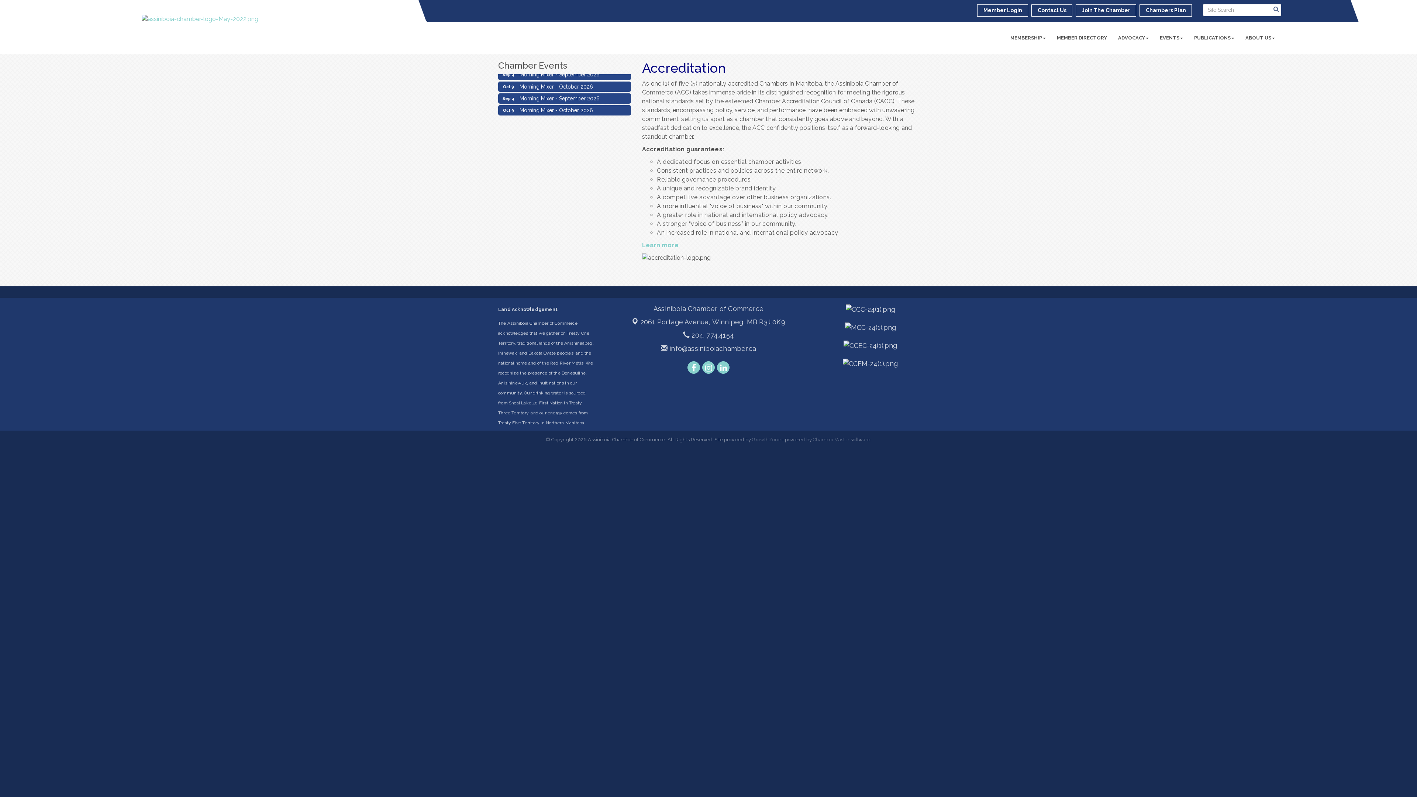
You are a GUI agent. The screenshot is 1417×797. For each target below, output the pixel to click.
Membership (1026, 38)
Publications (1212, 38)
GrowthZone (766, 439)
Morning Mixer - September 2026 (560, 91)
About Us (1258, 38)
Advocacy (1131, 38)
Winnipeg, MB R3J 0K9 (713, 322)
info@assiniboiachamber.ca (712, 348)
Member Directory (1082, 38)
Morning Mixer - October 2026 (556, 80)
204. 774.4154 (712, 335)
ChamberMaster (831, 439)
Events (1169, 38)
